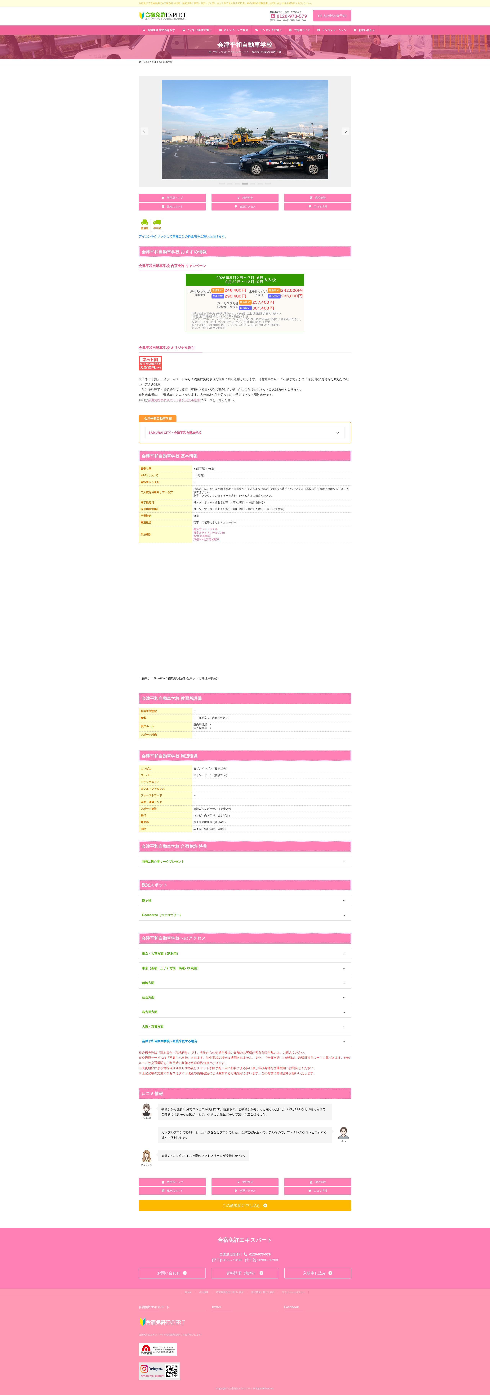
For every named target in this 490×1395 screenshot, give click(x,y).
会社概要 (203, 1292)
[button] (345, 131)
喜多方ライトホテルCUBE (209, 532)
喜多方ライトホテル (206, 529)
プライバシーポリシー (293, 1292)
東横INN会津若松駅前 (207, 539)
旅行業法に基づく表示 (262, 1292)
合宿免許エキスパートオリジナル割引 (174, 400)
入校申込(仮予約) (334, 15)
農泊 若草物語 (202, 536)
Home (188, 1292)
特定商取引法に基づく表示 (230, 1292)
